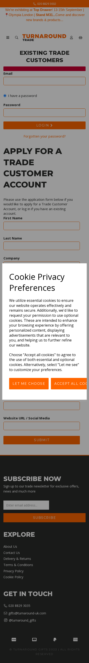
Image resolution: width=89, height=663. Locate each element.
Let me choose (29, 384)
